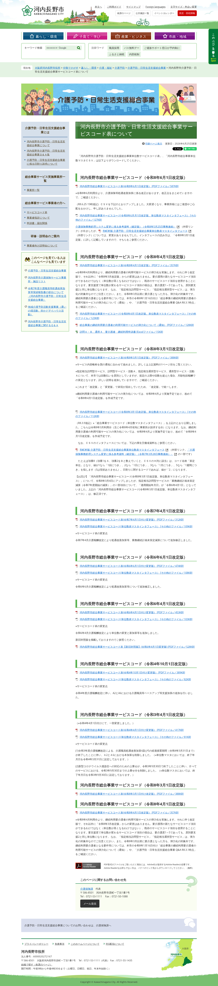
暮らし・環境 (46, 36)
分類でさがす (70, 68)
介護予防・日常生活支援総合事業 (147, 68)
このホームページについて (85, 943)
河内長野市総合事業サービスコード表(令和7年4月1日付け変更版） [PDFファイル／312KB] (132, 519)
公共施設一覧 (142, 13)
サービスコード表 (37, 212)
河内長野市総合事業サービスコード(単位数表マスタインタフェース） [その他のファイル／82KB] (135, 679)
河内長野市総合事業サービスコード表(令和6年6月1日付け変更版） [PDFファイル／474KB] (132, 566)
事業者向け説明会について (42, 245)
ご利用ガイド (114, 6)
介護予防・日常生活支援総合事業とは (45, 130)
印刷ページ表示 (153, 143)
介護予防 (120, 68)
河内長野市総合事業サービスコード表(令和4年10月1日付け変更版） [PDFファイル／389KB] (132, 672)
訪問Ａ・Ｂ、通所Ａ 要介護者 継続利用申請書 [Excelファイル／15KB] (121, 332)
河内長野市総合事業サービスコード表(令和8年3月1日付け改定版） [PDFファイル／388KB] (132, 794)
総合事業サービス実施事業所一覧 (45, 179)
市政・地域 (177, 36)
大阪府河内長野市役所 (47, 68)
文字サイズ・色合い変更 (183, 6)
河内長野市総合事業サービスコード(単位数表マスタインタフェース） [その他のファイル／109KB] (136, 526)
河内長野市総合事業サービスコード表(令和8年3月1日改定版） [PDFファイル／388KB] (129, 357)
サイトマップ (133, 6)
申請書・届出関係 (37, 223)
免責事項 (59, 943)
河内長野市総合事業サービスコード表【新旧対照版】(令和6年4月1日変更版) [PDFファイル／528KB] (137, 646)
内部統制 (134, 54)
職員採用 (114, 48)
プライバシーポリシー (36, 943)
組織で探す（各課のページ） (36, 964)
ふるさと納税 (116, 54)
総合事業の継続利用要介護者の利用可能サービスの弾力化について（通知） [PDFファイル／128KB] (137, 325)
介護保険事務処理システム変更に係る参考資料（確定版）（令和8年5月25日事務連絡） (125, 226)
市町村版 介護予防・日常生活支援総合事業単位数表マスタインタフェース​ (122, 449)
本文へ (98, 6)
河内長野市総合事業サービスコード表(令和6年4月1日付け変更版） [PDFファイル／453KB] (132, 612)
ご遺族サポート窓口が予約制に (162, 48)
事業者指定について (38, 217)
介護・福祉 (105, 68)
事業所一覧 (33, 190)
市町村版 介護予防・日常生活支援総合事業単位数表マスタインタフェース (145, 231)
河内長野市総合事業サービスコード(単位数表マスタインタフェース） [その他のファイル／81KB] (135, 737)
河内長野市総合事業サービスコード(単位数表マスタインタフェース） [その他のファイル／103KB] (136, 619)
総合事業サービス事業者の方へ (45, 203)
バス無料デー (131, 48)
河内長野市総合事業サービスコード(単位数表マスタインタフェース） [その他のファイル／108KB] (136, 572)
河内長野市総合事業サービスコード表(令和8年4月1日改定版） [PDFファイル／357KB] (129, 265)
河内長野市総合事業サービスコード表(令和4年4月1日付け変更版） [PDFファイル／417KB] (132, 730)
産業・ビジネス (134, 36)
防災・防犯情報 (187, 13)
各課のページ (124, 13)
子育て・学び (90, 36)
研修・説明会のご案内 (45, 236)
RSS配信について (115, 943)
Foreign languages (155, 6)
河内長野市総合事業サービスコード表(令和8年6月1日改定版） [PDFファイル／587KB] (129, 186)
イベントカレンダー (164, 13)
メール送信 (89, 903)
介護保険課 (86, 889)
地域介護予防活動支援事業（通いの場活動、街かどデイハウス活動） (47, 310)
